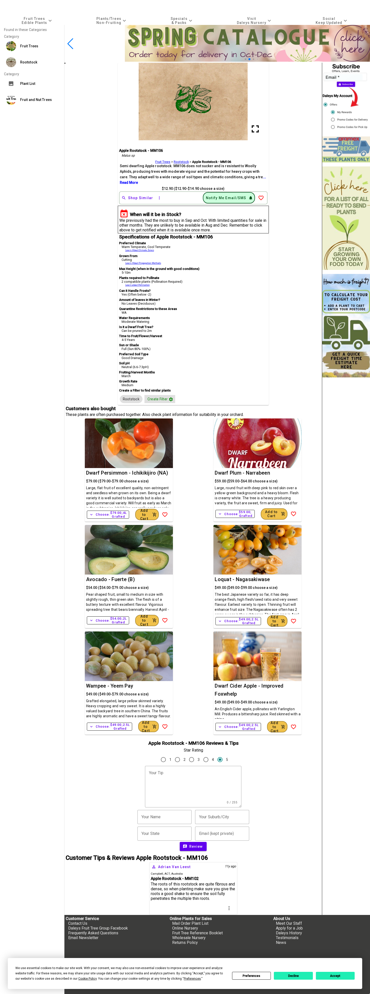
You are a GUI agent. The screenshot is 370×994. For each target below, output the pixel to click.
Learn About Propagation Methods (143, 263)
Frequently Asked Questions (93, 933)
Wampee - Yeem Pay (109, 686)
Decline (293, 976)
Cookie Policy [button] (87, 978)
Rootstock (181, 162)
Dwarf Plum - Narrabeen (242, 473)
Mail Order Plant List (190, 923)
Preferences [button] (192, 978)
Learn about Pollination (137, 285)
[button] (245, 59)
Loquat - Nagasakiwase (242, 579)
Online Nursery (185, 928)
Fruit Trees (162, 162)
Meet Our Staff (289, 923)
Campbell (157, 873)
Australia (177, 873)
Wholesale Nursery (189, 937)
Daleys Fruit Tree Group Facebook (98, 928)
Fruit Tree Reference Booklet (197, 933)
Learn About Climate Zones (139, 250)
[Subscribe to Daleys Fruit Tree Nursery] (346, 97)
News (281, 942)
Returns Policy (185, 942)
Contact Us (77, 923)
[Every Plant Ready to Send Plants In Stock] (346, 218)
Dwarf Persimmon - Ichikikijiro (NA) (127, 473)
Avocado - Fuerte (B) (110, 579)
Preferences (251, 976)
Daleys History (289, 933)
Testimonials (287, 937)
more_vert (229, 908)
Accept (335, 976)
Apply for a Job (289, 928)
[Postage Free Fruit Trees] (346, 149)
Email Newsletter (83, 937)
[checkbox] (131, 399)
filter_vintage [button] (171, 399)
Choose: (108, 514)
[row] (131, 399)
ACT (167, 873)
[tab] (37, 20)
